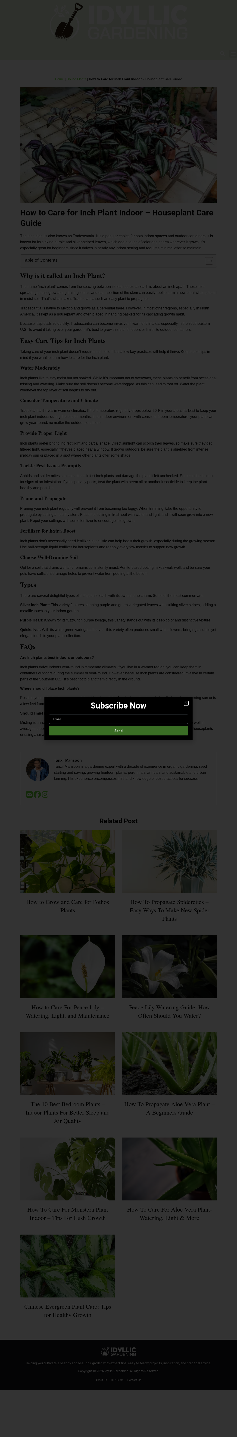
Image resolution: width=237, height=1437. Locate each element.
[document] (118, 718)
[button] (186, 703)
